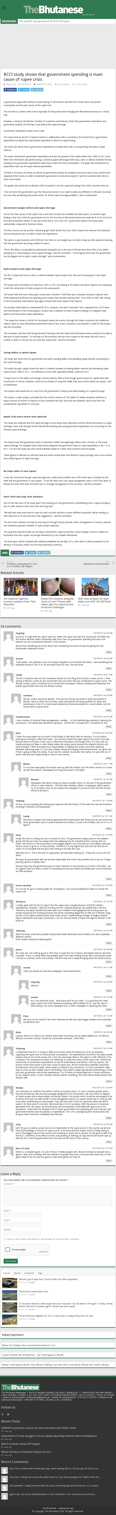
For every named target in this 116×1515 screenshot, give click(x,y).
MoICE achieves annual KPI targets (20, 1443)
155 (33, 1310)
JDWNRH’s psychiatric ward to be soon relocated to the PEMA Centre (38, 1428)
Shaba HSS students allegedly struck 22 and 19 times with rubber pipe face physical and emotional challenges (57, 603)
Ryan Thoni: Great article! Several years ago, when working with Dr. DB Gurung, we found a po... (54, 1468)
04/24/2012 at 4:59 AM (102, 1124)
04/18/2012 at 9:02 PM (102, 931)
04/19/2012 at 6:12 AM (102, 967)
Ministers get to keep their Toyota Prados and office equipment (48, 1279)
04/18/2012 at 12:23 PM (102, 885)
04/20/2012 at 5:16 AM (102, 1048)
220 (33, 1283)
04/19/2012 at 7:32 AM (102, 1016)
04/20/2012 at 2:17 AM (102, 764)
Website (7, 1229)
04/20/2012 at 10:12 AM (102, 816)
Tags (40, 1273)
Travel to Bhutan (101, 1365)
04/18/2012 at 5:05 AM (102, 633)
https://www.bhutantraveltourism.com (38, 1345)
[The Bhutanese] (58, 9)
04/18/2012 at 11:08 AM (102, 801)
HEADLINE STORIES (44, 84)
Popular (6, 1273)
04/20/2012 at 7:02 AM (102, 779)
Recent (17, 1273)
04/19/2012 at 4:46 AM (102, 949)
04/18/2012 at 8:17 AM (102, 675)
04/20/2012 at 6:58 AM (102, 695)
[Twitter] (9, 1414)
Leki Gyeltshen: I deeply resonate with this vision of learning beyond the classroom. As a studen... (54, 1485)
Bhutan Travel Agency (12, 1365)
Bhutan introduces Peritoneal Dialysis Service (26, 1451)
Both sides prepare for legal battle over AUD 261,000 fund (94, 600)
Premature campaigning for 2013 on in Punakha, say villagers (22, 564)
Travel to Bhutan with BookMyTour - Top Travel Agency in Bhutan (33, 1355)
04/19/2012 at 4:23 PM (102, 982)
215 (33, 1295)
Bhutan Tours (29, 1365)
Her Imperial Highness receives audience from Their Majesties (20, 601)
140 (33, 1319)
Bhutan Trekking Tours (47, 1365)
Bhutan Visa (87, 1365)
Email (7, 1220)
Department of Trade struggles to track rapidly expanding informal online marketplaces (49, 1436)
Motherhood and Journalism (96, 563)
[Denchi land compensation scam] (9, 1295)
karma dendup (23, 885)
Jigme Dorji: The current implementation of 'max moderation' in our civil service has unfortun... (53, 1494)
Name (7, 1211)
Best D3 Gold (22, 1148)
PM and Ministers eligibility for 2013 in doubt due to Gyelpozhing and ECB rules (56, 1316)
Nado (18, 1032)
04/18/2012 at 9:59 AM (102, 717)
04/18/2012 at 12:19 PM (102, 835)
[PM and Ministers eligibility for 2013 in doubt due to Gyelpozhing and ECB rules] (9, 1319)
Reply (109, 652)
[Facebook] (4, 1414)
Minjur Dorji (11, 84)
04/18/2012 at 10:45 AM (102, 733)
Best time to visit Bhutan (69, 1365)
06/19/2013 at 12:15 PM (102, 1148)
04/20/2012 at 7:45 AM (102, 997)
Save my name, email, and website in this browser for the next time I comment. (43, 1239)
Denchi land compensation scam (33, 1291)
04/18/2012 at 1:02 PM (102, 902)
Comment (9, 1184)
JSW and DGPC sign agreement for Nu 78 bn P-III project (44, 21)
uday (18, 1124)
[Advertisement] (58, 46)
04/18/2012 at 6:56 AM (102, 658)
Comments (29, 1273)
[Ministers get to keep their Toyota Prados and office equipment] (9, 1283)
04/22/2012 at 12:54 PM (102, 1088)
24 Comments (64, 84)
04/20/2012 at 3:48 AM (102, 1032)
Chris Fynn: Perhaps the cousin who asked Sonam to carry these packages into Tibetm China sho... (55, 1477)
